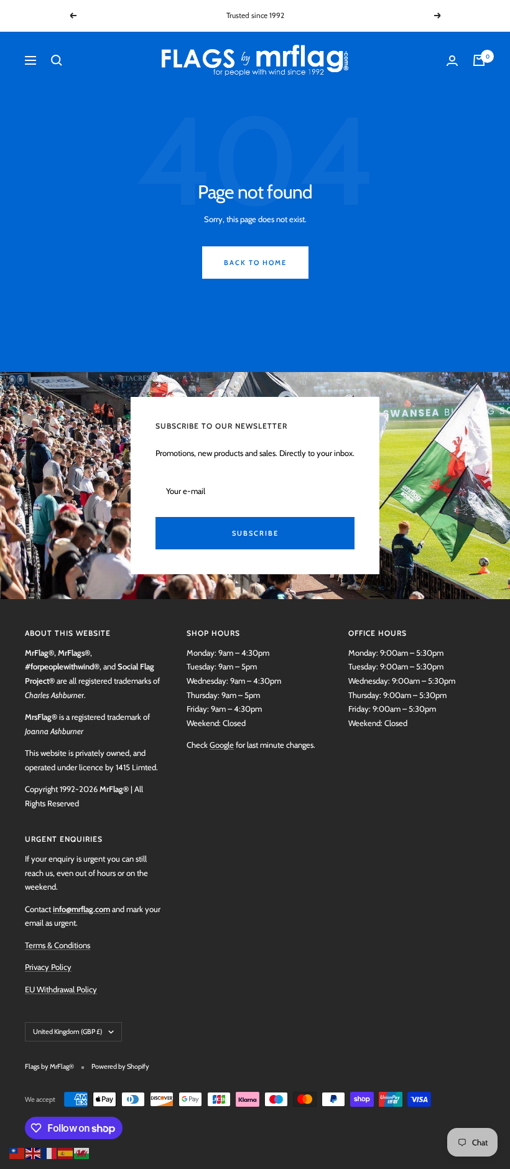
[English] (34, 1152)
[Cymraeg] (82, 1152)
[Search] (56, 60)
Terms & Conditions (57, 945)
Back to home (255, 262)
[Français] (50, 1152)
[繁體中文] (17, 1152)
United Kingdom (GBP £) (67, 1031)
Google (222, 745)
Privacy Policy (48, 967)
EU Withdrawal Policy (61, 989)
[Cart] (479, 60)
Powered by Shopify (120, 1066)
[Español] (66, 1152)
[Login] (452, 60)
